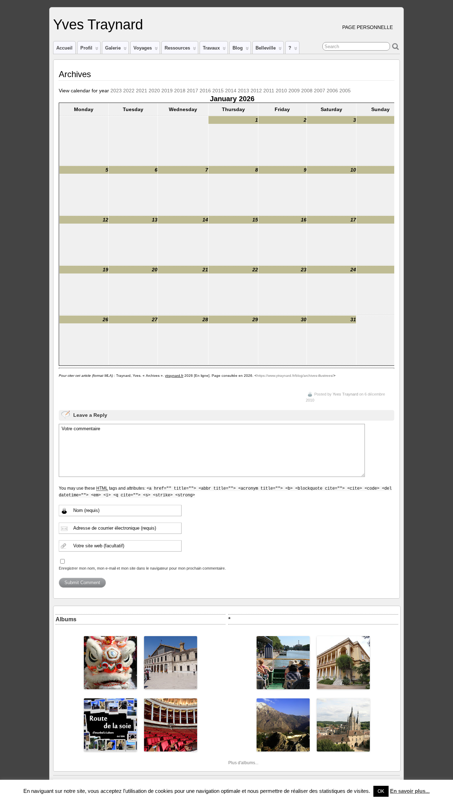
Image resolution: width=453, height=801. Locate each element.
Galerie (113, 48)
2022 (128, 90)
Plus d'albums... (243, 762)
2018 (179, 90)
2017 (192, 90)
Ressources (177, 48)
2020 (154, 90)
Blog (238, 48)
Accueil (64, 48)
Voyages (142, 48)
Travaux (211, 48)
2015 (218, 90)
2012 (256, 90)
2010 (281, 90)
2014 (230, 90)
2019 (167, 90)
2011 (268, 90)
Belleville (266, 48)
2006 (332, 90)
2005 (345, 90)
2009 (294, 90)
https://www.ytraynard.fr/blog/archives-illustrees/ (295, 376)
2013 (243, 90)
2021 (141, 90)
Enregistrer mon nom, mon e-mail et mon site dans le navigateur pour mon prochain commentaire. (142, 568)
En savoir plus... (410, 791)
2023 (116, 90)
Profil (86, 48)
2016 (205, 90)
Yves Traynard (98, 24)
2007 (319, 90)
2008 (306, 90)
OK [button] (381, 791)
